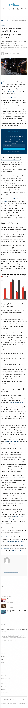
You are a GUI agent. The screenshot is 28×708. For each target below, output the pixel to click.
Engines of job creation (6, 586)
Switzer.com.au (4, 672)
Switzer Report (4, 647)
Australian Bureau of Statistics (10, 160)
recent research (7, 98)
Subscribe (3, 689)
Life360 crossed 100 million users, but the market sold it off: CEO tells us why (16, 599)
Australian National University (14, 541)
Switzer (14, 4)
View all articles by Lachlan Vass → (11, 572)
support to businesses (16, 402)
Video (2, 662)
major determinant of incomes (10, 121)
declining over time (19, 478)
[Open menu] (2, 13)
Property (3, 656)
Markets (6, 20)
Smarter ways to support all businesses (9, 588)
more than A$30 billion (12, 441)
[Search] (26, 13)
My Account (3, 686)
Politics (2, 659)
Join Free (14, 149)
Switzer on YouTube (5, 678)
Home (2, 20)
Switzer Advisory (4, 675)
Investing (3, 653)
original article (16, 550)
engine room (11, 91)
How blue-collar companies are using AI (15, 605)
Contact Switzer (4, 692)
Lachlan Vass (8, 53)
